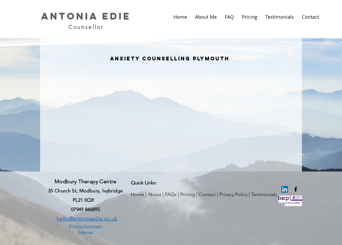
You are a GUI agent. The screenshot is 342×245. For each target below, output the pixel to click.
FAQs (171, 194)
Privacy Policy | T (236, 194)
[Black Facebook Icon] (295, 189)
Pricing (187, 194)
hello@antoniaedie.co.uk (87, 218)
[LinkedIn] (284, 189)
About (154, 194)
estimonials (265, 194)
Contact (207, 194)
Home (137, 194)
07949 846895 (85, 209)
